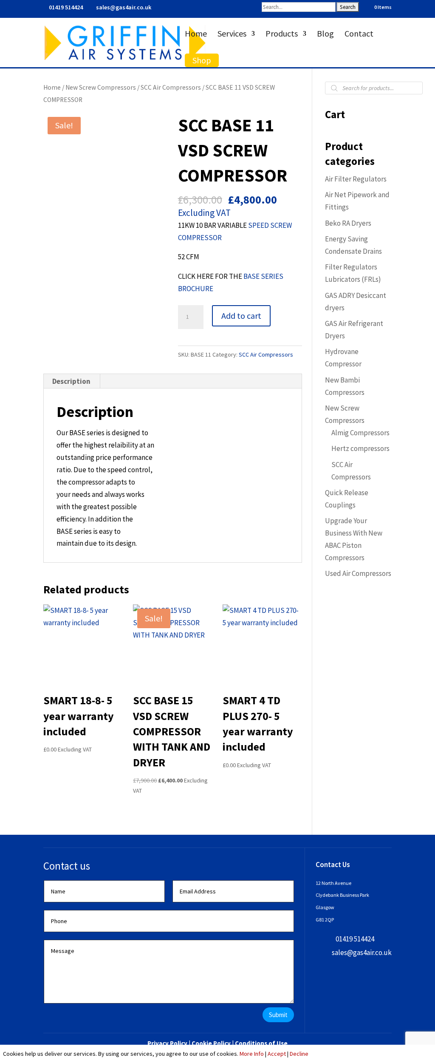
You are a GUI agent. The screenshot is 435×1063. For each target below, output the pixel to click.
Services (232, 35)
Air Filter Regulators (356, 179)
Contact (359, 35)
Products (282, 35)
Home (196, 35)
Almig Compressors (360, 432)
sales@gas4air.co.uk (362, 952)
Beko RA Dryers (348, 223)
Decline (299, 1053)
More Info (252, 1053)
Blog (325, 35)
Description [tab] (71, 381)
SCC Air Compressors (171, 87)
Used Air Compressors (358, 573)
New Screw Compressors (100, 87)
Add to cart (241, 315)
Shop (201, 60)
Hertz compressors (360, 448)
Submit (278, 1015)
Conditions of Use (261, 1043)
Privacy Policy (167, 1043)
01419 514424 (66, 7)
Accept (277, 1053)
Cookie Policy (211, 1043)
